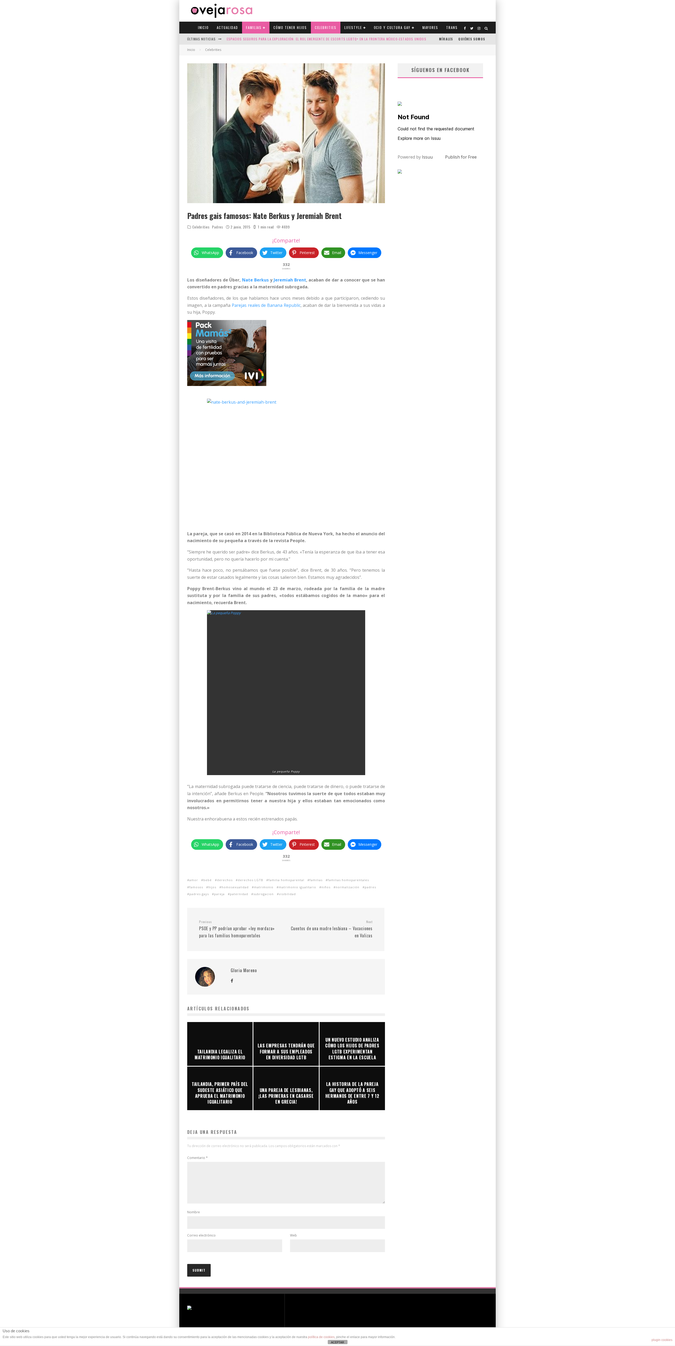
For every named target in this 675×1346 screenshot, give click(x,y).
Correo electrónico (201, 1235)
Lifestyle (353, 27)
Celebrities (325, 27)
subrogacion (263, 894)
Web (293, 1235)
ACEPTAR (337, 1342)
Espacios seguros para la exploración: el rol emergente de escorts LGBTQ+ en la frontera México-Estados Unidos (326, 39)
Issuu (427, 157)
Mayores (430, 27)
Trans (452, 27)
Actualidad (227, 27)
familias (316, 880)
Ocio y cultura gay (392, 27)
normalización (347, 887)
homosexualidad (235, 887)
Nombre (193, 1212)
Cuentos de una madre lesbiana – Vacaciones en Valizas (332, 929)
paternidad (239, 894)
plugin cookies (662, 1340)
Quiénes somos (471, 39)
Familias (254, 27)
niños (325, 887)
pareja (219, 894)
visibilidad (287, 894)
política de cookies (321, 1337)
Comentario (197, 1158)
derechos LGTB (250, 880)
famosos (196, 887)
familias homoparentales (348, 880)
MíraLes (446, 39)
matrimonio (263, 887)
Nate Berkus (255, 280)
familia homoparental (286, 880)
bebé (207, 880)
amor (193, 880)
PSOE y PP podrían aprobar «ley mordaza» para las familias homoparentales (237, 929)
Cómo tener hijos (290, 27)
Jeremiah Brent (290, 280)
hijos (212, 887)
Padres (217, 227)
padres (370, 887)
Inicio (203, 27)
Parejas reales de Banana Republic (266, 305)
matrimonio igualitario (297, 887)
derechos (225, 880)
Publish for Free (461, 157)
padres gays (199, 894)
